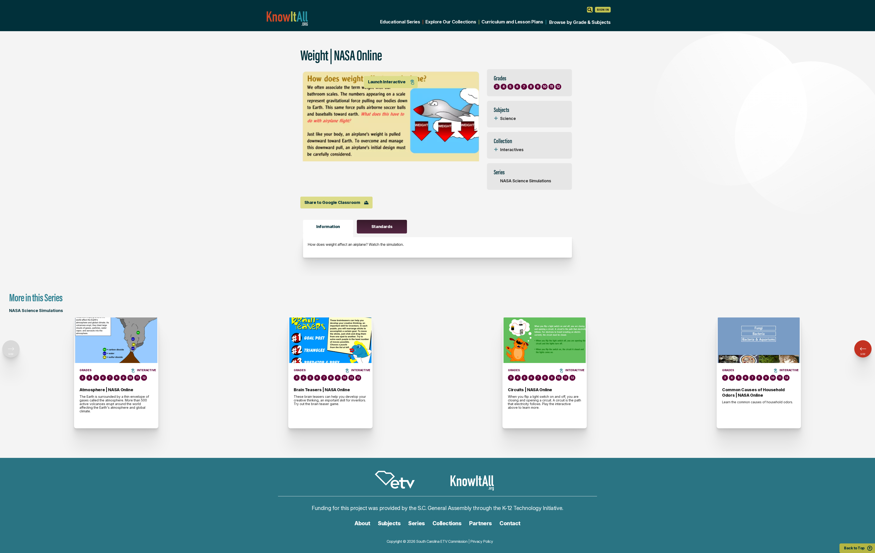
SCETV (397, 480)
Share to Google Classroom (332, 202)
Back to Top (854, 548)
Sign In (603, 9)
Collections (447, 523)
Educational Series (400, 22)
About (362, 523)
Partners (480, 523)
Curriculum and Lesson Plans (512, 22)
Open (496, 118)
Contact (509, 523)
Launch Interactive (387, 81)
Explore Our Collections (450, 22)
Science (508, 118)
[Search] (590, 10)
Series (416, 523)
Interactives (512, 149)
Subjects (389, 523)
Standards (382, 226)
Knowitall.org (287, 18)
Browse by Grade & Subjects (580, 22)
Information (328, 226)
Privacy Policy (481, 541)
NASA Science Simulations (525, 180)
